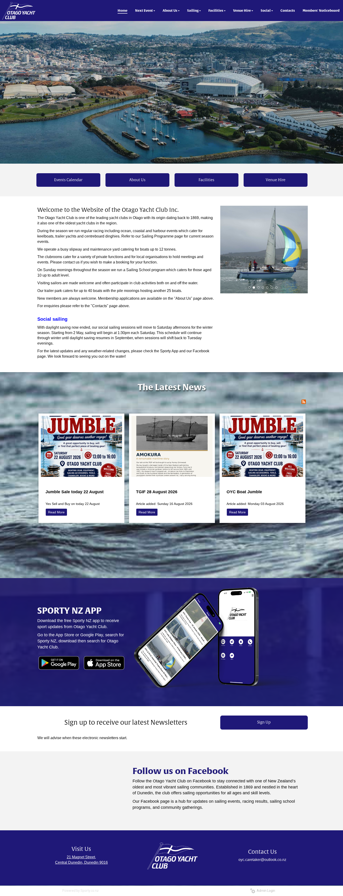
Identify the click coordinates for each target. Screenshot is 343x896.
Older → (172, 531)
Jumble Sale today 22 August (75, 491)
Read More (56, 512)
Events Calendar (68, 180)
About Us (137, 180)
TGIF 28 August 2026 (156, 491)
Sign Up (264, 722)
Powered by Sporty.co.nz (80, 890)
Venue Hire (275, 180)
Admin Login (265, 890)
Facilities (206, 180)
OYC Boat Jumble (244, 491)
